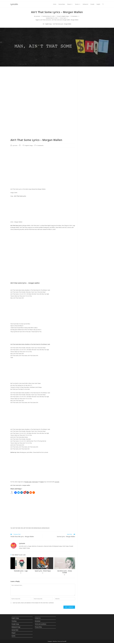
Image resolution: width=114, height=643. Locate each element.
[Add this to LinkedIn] (21, 492)
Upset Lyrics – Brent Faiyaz (43, 571)
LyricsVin (14, 4)
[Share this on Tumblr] (27, 492)
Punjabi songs (28, 482)
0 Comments (74, 16)
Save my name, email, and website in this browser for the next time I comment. (33, 602)
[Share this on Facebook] (15, 492)
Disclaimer (37, 621)
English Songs (65, 16)
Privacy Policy (38, 627)
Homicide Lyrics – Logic (21, 571)
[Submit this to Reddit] (30, 492)
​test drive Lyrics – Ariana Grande (64, 571)
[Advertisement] (92, 83)
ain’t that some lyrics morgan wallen (61, 19)
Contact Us (37, 618)
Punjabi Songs (15, 624)
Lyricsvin (38, 16)
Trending (14, 621)
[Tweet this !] (18, 492)
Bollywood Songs (16, 627)
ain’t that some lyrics (46, 19)
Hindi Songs (35, 482)
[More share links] (33, 492)
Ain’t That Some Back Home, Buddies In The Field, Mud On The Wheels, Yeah (30, 344)
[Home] (43, 24)
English (42, 482)
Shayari (14, 633)
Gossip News (15, 630)
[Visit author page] (13, 545)
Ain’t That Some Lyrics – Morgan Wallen (62, 24)
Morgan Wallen (74, 19)
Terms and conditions (40, 624)
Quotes (13, 636)
